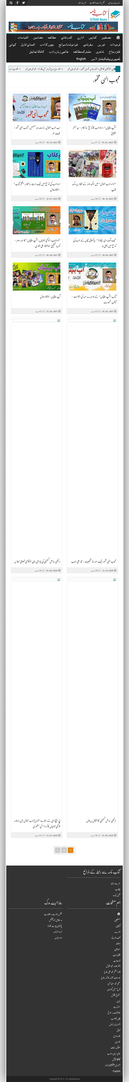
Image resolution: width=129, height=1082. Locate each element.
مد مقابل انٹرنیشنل (55, 920)
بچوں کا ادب (47, 45)
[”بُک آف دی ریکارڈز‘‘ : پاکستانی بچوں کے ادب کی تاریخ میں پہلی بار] (92, 220)
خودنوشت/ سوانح (68, 45)
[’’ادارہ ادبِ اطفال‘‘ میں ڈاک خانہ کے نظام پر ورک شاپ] (92, 164)
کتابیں (93, 38)
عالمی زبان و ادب (58, 52)
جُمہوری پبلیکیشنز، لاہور (105, 59)
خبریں (101, 45)
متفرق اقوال (115, 995)
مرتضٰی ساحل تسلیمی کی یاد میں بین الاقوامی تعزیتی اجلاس (37, 561)
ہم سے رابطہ (82, 3)
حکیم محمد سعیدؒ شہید (114, 983)
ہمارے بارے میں (114, 3)
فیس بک (116, 895)
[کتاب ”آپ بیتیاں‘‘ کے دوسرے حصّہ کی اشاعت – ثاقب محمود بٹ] (92, 276)
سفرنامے (88, 45)
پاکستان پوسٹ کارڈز (54, 926)
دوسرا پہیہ (58, 938)
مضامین (38, 38)
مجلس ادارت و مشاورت (97, 3)
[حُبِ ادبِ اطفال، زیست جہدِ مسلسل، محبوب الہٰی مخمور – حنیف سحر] (36, 107)
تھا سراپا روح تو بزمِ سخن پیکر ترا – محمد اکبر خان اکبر (75, 69)
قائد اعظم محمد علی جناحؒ (112, 972)
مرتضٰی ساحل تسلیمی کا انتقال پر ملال (101, 820)
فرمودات (115, 45)
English (81, 59)
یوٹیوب (117, 889)
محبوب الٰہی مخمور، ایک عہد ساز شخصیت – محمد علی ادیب (93, 561)
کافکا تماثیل (36, 52)
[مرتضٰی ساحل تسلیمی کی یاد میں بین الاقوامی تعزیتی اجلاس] (36, 437)
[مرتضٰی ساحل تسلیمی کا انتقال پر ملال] (92, 696)
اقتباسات (23, 38)
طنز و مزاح (114, 52)
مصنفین (106, 38)
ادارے (80, 38)
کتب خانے (66, 38)
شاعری (100, 52)
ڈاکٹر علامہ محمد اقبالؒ (113, 966)
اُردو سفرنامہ (57, 932)
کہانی (12, 45)
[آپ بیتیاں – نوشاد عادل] (36, 276)
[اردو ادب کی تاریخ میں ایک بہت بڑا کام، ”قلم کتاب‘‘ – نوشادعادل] (36, 164)
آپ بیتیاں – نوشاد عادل (50, 296)
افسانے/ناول (28, 45)
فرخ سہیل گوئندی (113, 989)
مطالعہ (52, 38)
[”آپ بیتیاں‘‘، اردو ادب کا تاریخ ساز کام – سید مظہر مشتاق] (92, 107)
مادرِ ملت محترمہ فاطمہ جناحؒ (110, 978)
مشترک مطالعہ (82, 52)
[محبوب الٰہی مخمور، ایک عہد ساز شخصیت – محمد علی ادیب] (92, 437)
